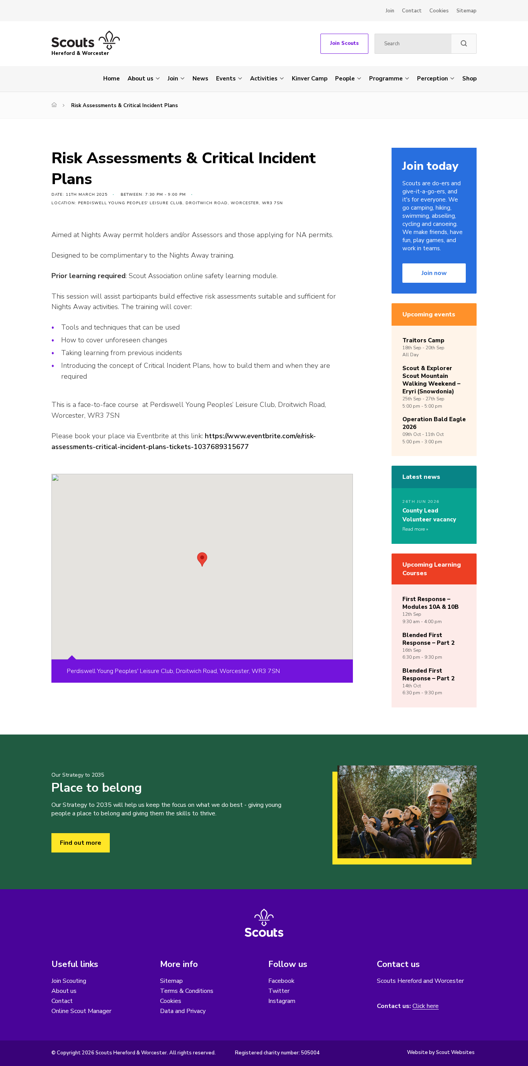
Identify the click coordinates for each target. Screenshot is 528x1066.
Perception (432, 78)
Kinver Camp (309, 78)
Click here (425, 1006)
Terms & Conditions (186, 991)
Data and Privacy (183, 1011)
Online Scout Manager (81, 1011)
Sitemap (466, 10)
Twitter (279, 991)
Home (111, 78)
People (345, 78)
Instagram (281, 1001)
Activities (264, 78)
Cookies (439, 10)
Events (226, 78)
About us (140, 78)
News (200, 78)
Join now (434, 273)
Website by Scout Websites (441, 1052)
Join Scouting (68, 981)
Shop (469, 78)
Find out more (80, 843)
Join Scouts (344, 43)
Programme (386, 78)
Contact (412, 10)
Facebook (281, 981)
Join (390, 10)
